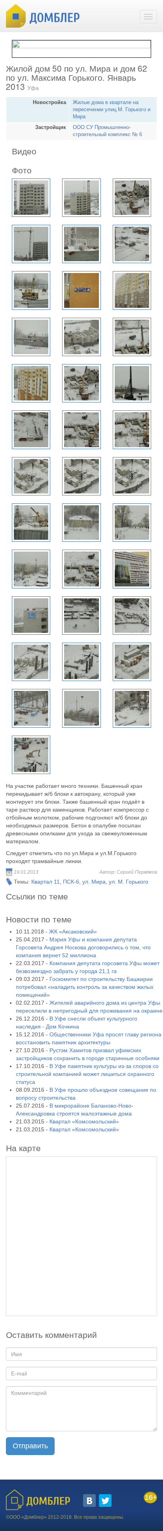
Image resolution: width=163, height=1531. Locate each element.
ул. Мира (94, 881)
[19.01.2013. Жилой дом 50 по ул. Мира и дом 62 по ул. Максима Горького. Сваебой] (132, 383)
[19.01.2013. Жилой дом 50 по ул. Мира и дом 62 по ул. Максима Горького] (81, 197)
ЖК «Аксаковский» (73, 931)
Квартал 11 (45, 881)
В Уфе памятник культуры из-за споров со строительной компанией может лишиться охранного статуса (87, 1074)
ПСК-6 (71, 881)
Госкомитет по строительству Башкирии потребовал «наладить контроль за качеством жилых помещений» (85, 987)
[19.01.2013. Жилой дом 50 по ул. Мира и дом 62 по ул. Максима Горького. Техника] (31, 755)
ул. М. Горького (128, 881)
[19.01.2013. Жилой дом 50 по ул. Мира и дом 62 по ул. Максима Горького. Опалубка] (81, 569)
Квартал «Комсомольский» (84, 1121)
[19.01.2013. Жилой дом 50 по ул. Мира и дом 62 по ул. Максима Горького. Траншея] (31, 429)
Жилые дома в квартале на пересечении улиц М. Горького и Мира (111, 110)
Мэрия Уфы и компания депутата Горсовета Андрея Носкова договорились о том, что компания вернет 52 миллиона (83, 947)
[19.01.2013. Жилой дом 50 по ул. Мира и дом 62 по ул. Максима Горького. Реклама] (31, 615)
